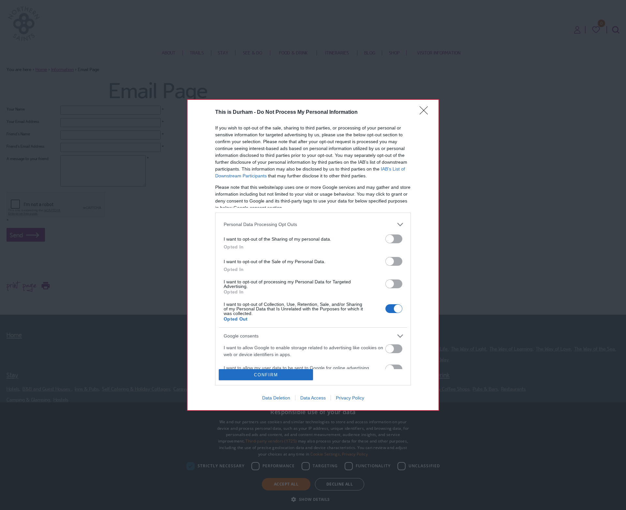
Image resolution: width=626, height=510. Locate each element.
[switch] (393, 238)
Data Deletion (276, 397)
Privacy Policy (350, 397)
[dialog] (313, 255)
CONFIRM (266, 374)
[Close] (426, 112)
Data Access (313, 397)
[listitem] (313, 224)
